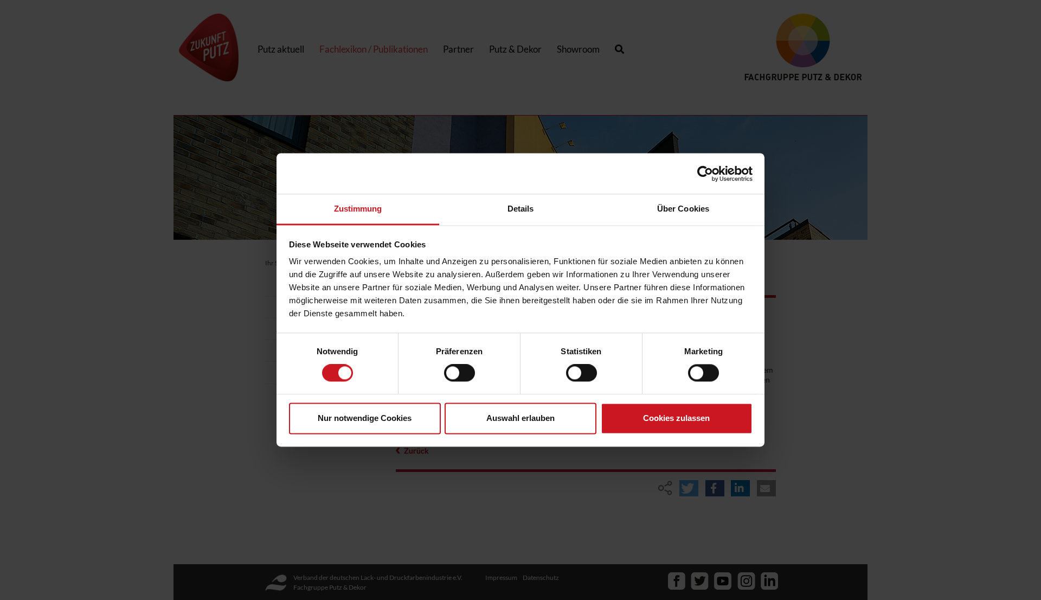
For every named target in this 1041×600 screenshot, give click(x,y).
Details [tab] (520, 208)
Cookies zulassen (676, 418)
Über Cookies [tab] (683, 208)
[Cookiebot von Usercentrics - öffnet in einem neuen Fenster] (705, 173)
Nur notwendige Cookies (365, 418)
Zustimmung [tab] (358, 208)
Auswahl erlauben (520, 418)
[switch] (459, 373)
